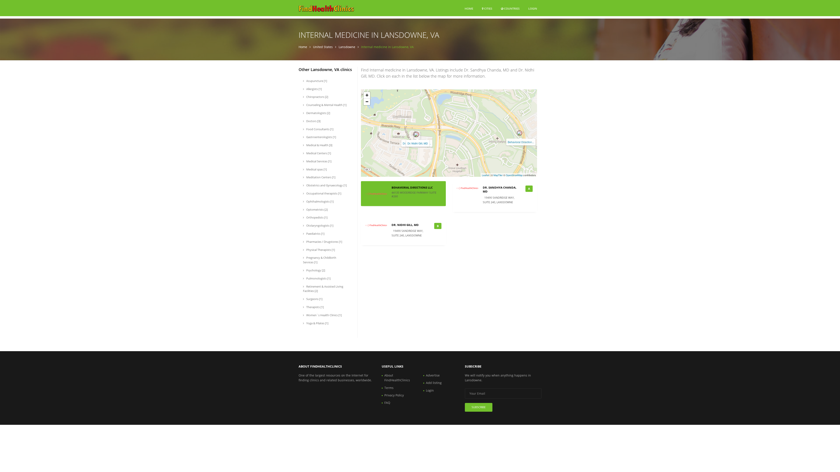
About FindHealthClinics (397, 377)
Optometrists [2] (317, 210)
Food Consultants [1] (319, 129)
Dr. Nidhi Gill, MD (418, 143)
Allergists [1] (314, 89)
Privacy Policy (394, 395)
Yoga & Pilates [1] (317, 323)
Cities (487, 8)
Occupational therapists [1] (323, 193)
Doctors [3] (313, 121)
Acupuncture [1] (316, 81)
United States (323, 47)
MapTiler (498, 175)
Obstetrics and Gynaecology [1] (326, 185)
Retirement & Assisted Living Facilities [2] (323, 289)
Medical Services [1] (318, 161)
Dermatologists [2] (318, 113)
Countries (511, 8)
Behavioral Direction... (521, 142)
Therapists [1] (315, 307)
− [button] (367, 101)
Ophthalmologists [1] (320, 201)
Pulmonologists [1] (318, 278)
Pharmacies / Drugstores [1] (324, 242)
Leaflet (485, 175)
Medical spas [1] (316, 169)
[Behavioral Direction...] (519, 133)
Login (532, 8)
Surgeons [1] (314, 299)
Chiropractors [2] (317, 97)
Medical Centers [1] (318, 153)
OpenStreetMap (514, 175)
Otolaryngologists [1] (319, 225)
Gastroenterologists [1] (321, 137)
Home (469, 8)
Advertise (433, 375)
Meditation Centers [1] (320, 177)
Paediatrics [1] (315, 234)
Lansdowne (347, 47)
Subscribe (479, 407)
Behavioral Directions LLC (412, 187)
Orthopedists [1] (316, 217)
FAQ (387, 403)
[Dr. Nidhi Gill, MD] (416, 134)
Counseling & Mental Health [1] (326, 105)
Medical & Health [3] (319, 145)
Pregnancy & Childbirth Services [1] (319, 260)
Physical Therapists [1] (320, 250)
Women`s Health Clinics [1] (324, 315)
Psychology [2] (315, 270)
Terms (389, 388)
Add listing (434, 383)
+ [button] (367, 95)
